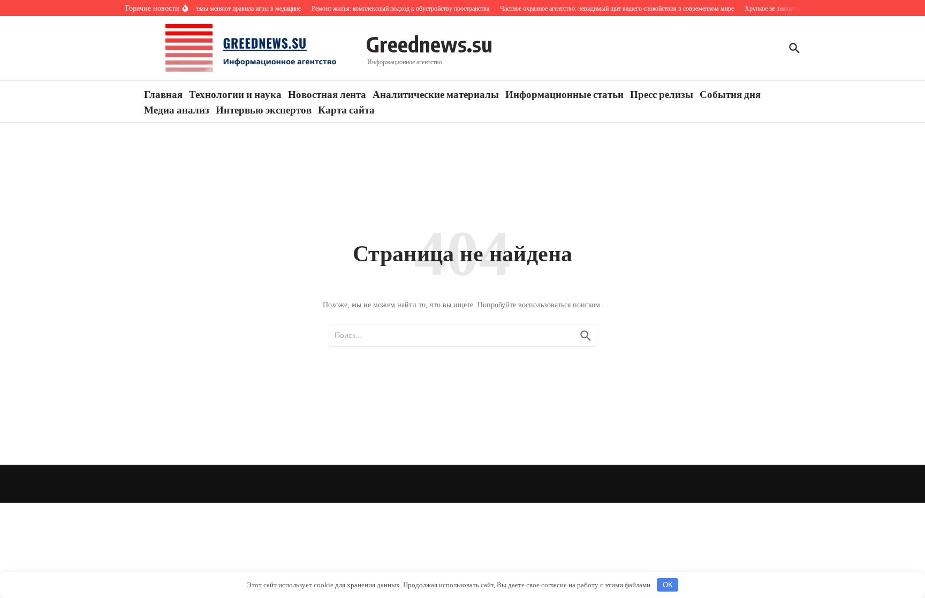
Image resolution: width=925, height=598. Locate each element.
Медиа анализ (176, 109)
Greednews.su (429, 44)
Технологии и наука (235, 93)
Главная (163, 93)
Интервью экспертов (264, 109)
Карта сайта (346, 109)
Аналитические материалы (436, 93)
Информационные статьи (564, 93)
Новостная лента (327, 93)
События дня (730, 93)
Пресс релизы (661, 93)
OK (668, 585)
